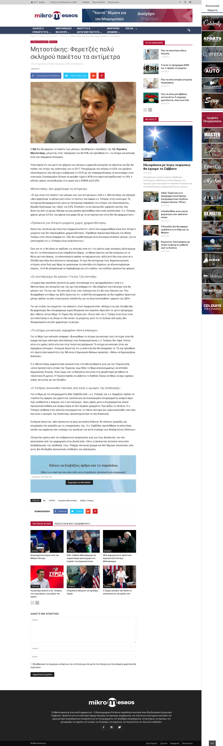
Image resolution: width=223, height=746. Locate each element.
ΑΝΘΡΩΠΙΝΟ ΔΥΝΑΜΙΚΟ (113, 30)
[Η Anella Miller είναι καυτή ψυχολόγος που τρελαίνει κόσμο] (151, 215)
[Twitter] (190, 2)
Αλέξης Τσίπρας (87, 500)
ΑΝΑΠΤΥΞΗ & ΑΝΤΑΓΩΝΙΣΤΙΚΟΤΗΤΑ (88, 30)
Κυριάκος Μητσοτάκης (67, 500)
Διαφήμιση (174, 743)
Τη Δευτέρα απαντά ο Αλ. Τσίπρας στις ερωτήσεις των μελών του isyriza (46, 594)
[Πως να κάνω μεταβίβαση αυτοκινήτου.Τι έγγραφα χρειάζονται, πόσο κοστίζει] (151, 98)
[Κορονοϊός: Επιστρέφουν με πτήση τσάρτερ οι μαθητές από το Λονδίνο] (151, 245)
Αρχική (33, 36)
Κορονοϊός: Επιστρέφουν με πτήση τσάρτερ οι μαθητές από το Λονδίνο (175, 245)
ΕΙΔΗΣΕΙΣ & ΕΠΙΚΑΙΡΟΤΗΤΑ (40, 30)
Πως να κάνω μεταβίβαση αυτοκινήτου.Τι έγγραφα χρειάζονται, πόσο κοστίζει (175, 97)
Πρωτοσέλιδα (98, 2)
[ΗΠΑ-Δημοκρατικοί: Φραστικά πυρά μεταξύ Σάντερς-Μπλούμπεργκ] (119, 541)
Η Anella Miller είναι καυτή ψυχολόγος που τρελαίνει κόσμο (174, 214)
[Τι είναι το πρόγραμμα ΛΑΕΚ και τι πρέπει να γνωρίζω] (151, 69)
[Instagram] (185, 2)
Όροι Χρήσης (151, 743)
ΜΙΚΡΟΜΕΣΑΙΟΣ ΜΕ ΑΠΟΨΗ (64, 30)
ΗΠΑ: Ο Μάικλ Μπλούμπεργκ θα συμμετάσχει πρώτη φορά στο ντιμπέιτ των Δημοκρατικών (81, 558)
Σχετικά (163, 743)
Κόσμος (35, 551)
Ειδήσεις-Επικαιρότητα (39, 42)
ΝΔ (44, 500)
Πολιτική (53, 42)
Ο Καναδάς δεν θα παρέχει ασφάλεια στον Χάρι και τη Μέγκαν (175, 229)
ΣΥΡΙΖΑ (52, 500)
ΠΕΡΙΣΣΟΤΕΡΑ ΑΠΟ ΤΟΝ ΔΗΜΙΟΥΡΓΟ (72, 524)
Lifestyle (85, 2)
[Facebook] (180, 2)
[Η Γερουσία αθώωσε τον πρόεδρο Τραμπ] (83, 576)
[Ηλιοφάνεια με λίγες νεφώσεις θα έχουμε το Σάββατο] (168, 143)
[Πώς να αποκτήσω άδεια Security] (151, 54)
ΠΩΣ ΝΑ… (130, 28)
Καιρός (148, 159)
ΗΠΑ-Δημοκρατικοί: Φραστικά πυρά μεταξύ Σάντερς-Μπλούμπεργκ (117, 558)
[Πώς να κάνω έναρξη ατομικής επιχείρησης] (151, 83)
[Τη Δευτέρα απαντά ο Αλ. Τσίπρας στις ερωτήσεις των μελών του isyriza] (47, 576)
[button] (189, 30)
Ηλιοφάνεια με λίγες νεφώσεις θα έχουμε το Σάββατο (167, 167)
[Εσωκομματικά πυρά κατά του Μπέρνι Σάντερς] (47, 541)
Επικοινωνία (113, 2)
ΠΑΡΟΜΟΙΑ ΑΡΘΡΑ (41, 524)
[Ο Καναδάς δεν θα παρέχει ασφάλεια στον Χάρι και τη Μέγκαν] (151, 230)
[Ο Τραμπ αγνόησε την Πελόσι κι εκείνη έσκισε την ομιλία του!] (119, 576)
